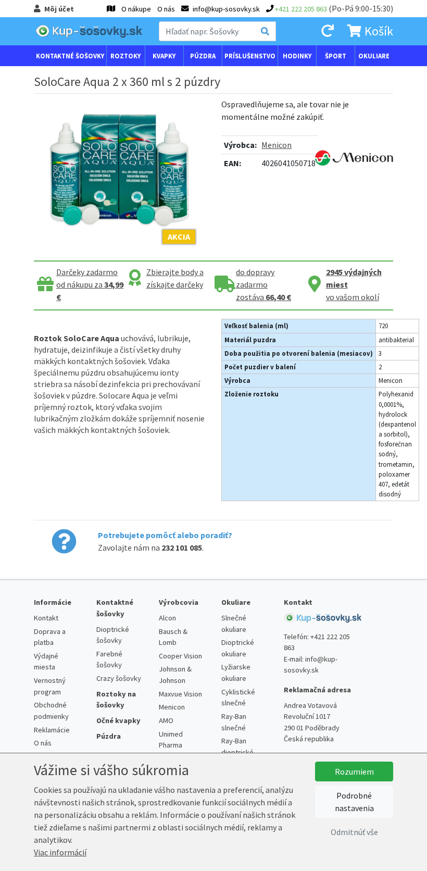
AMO (166, 720)
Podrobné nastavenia (354, 801)
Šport (335, 56)
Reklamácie (52, 730)
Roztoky (125, 56)
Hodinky (297, 56)
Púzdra (203, 56)
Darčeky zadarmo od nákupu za (89, 284)
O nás (166, 9)
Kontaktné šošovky (70, 56)
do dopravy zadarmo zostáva (263, 284)
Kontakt (46, 618)
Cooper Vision (180, 656)
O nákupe (136, 9)
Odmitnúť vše (354, 832)
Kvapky (164, 56)
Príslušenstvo (249, 56)
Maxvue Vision (180, 694)
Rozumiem (354, 771)
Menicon (276, 145)
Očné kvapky (118, 720)
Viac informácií (60, 852)
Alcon (167, 618)
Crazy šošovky (118, 678)
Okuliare (374, 56)
